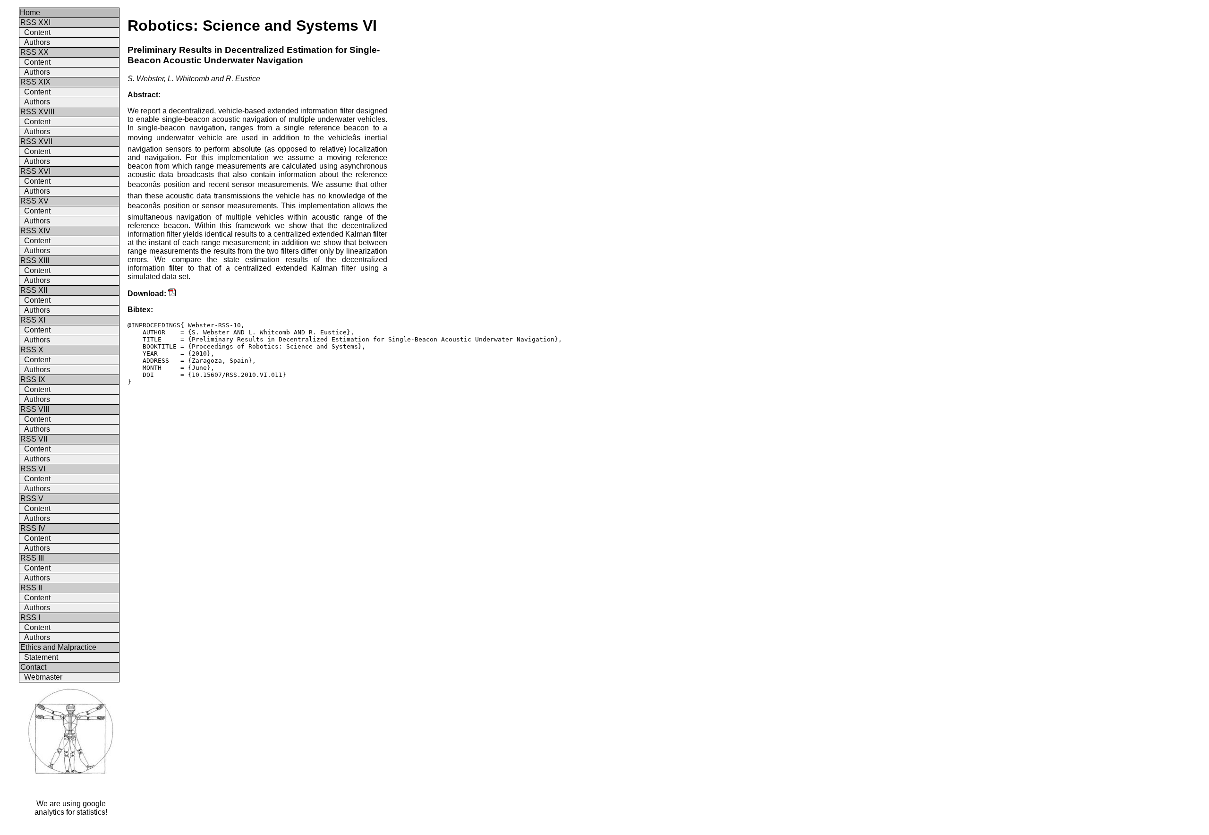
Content (37, 32)
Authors (37, 42)
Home (30, 13)
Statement (41, 657)
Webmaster (43, 677)
